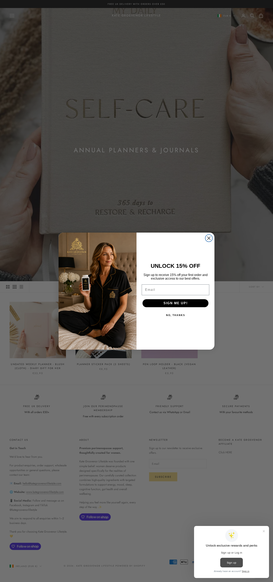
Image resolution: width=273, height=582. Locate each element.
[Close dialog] (208, 238)
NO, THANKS (175, 315)
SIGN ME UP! (175, 303)
